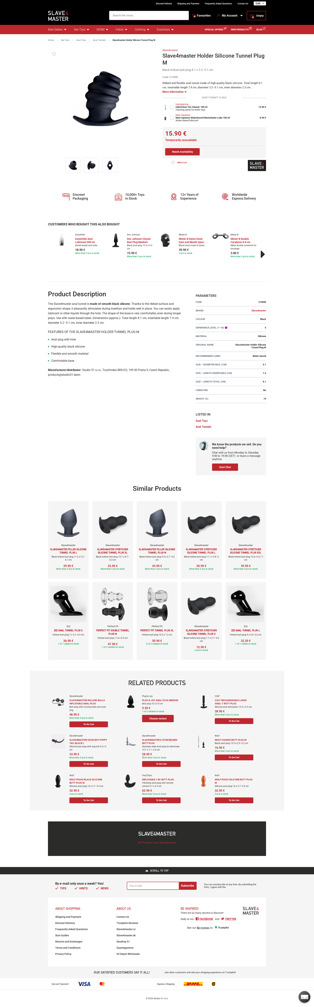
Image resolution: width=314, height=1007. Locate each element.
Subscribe (187, 885)
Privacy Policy (63, 953)
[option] (79, 244)
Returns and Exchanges (68, 941)
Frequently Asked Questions (218, 3)
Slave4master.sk (126, 935)
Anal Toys (81, 40)
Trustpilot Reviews (127, 923)
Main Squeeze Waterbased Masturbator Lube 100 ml (203, 117)
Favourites (202, 15)
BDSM (100, 29)
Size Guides (62, 935)
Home (51, 40)
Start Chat (225, 467)
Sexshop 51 (123, 941)
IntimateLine (182, 104)
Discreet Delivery (164, 3)
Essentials (163, 29)
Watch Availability (182, 151)
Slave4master (170, 50)
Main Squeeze (183, 115)
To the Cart (88, 724)
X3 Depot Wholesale (128, 953)
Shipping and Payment (188, 3)
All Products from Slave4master (157, 842)
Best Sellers (55, 29)
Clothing (140, 29)
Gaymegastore (125, 947)
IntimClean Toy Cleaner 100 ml (191, 107)
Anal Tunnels (99, 40)
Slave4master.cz (126, 929)
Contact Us (242, 3)
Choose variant (158, 718)
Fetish (120, 29)
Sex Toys (79, 29)
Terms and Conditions (67, 947)
